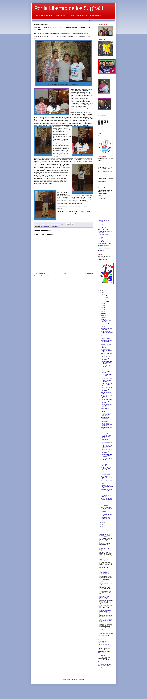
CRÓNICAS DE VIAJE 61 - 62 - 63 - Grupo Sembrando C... (106, 358)
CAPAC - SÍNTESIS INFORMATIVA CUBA (104, 560)
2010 (101, 526)
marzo (102, 313)
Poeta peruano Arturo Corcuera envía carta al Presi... (106, 508)
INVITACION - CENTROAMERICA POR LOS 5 (106, 321)
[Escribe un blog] (68, 224)
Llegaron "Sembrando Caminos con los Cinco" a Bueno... (106, 469)
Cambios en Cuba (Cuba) (105, 223)
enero (102, 317)
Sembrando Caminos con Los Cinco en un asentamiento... (107, 414)
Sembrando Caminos (53, 226)
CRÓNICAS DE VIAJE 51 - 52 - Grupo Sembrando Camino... (106, 376)
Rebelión (101, 250)
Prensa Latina (102, 247)
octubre (103, 299)
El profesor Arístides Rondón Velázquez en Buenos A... (106, 477)
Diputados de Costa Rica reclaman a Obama (105, 611)
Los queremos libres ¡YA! (105, 245)
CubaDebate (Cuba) (104, 229)
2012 (101, 522)
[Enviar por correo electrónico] (66, 224)
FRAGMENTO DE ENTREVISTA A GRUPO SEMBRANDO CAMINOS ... (107, 419)
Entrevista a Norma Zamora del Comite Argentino (106, 495)
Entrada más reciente (40, 273)
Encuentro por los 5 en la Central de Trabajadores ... (106, 396)
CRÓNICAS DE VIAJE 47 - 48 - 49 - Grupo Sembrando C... (106, 384)
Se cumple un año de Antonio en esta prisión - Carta (107, 486)
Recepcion (46, 226)
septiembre (103, 301)
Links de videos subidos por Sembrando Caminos (106, 491)
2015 (101, 290)
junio (102, 307)
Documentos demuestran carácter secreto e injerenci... (106, 405)
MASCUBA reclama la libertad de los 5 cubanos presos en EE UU (105, 536)
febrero (102, 315)
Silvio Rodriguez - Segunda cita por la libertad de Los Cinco (105, 620)
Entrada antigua (89, 273)
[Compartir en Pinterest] (73, 224)
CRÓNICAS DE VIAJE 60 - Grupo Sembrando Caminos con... (106, 362)
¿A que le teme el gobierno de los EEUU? (105, 410)
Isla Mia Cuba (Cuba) (104, 241)
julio (102, 305)
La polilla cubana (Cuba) (105, 243)
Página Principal (37, 20)
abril (102, 311)
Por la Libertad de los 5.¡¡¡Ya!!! (68, 8)
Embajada (41, 226)
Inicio (65, 273)
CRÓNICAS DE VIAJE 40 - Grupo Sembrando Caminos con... (106, 446)
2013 (101, 294)
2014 (101, 292)
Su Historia (47, 20)
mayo (102, 309)
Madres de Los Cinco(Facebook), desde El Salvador (106, 337)
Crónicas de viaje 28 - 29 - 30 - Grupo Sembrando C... (106, 464)
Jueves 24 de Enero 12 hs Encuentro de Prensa (106, 436)
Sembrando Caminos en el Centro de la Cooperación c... (106, 429)
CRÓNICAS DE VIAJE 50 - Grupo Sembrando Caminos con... (106, 380)
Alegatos (69, 20)
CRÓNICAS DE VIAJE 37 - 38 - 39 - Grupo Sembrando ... (106, 451)
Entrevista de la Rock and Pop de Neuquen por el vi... (107, 325)
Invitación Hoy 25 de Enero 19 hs (105, 432)
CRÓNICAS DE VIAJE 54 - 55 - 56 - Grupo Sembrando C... (106, 371)
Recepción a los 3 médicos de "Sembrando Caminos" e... (107, 441)
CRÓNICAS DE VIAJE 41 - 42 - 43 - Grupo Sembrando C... (106, 401)
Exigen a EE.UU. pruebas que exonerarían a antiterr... (107, 346)
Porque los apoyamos (58, 20)
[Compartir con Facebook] (71, 224)
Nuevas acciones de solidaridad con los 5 (104, 572)
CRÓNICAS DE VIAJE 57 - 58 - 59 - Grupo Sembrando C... (106, 367)
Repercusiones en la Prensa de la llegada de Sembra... (106, 424)
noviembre (103, 297)
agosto (102, 303)
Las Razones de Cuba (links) (82, 20)
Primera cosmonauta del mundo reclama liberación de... (106, 504)
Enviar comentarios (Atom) (47, 275)
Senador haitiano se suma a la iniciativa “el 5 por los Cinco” (105, 548)
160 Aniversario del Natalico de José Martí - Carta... (106, 350)
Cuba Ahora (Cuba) (103, 227)
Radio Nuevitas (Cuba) (104, 248)
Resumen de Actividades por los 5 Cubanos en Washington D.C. (105, 597)
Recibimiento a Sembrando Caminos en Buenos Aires (106, 473)
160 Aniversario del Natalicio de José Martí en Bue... (107, 333)
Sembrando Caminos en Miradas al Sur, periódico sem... (106, 341)
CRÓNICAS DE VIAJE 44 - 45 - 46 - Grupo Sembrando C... (106, 389)
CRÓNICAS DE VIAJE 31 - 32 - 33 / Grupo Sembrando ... (106, 460)
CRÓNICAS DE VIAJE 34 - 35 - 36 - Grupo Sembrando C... (106, 455)
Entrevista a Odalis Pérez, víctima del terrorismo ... (107, 500)
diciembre (103, 295)
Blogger (82, 679)
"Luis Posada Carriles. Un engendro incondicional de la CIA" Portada (104, 651)
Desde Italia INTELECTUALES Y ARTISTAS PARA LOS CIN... (106, 513)
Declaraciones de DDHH (98, 20)
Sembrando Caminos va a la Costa (106, 329)
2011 (101, 524)
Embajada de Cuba (103, 234)
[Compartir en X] (70, 224)
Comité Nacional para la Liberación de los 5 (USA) (105, 225)
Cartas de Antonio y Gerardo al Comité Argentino (106, 518)
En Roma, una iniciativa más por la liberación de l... (106, 482)
